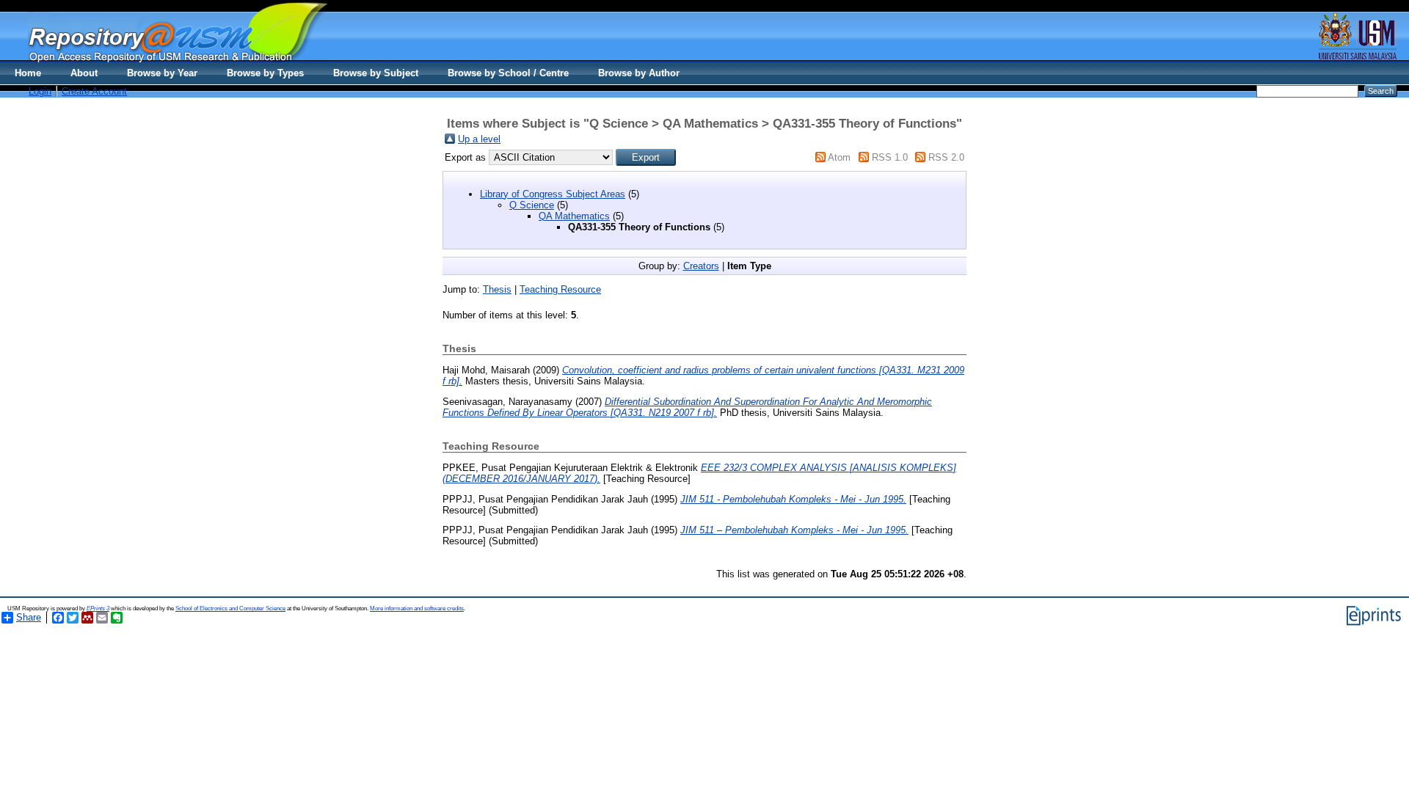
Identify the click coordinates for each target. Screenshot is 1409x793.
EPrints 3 (98, 608)
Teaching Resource (560, 289)
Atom (839, 157)
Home (28, 72)
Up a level (479, 139)
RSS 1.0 (890, 157)
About (84, 72)
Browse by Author (639, 72)
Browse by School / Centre (508, 72)
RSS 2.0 (946, 157)
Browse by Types (265, 72)
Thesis (497, 289)
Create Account (94, 91)
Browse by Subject (375, 72)
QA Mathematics (574, 216)
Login (40, 91)
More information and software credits (417, 608)
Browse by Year (162, 72)
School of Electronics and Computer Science (230, 608)
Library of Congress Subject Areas (552, 194)
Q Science (531, 205)
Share (28, 617)
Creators (701, 265)
